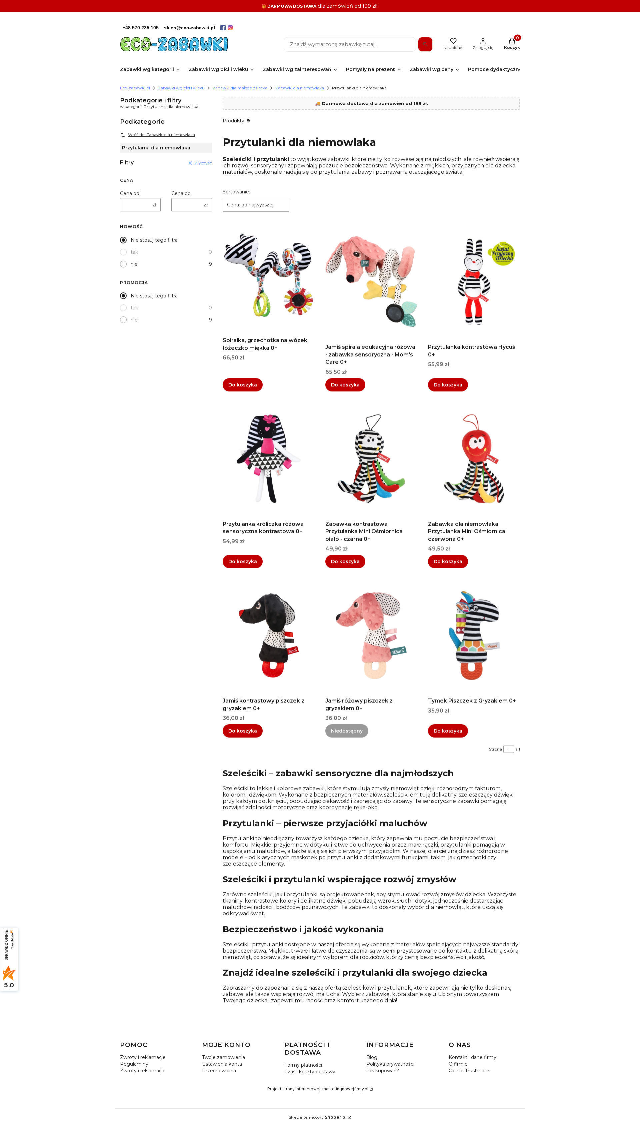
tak (134, 252)
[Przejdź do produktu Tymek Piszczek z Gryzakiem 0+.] (474, 636)
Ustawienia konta (222, 1064)
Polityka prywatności (390, 1064)
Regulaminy (134, 1064)
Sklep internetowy (318, 1117)
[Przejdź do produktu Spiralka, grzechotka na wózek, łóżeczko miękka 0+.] (269, 275)
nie (134, 264)
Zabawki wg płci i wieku (181, 87)
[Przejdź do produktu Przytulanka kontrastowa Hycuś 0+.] (474, 282)
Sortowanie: (236, 192)
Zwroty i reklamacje (143, 1057)
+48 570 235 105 (141, 27)
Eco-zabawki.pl (135, 87)
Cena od (129, 193)
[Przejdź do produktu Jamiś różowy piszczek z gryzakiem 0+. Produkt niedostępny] (371, 636)
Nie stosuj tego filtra (154, 240)
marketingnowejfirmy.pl (345, 1088)
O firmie (458, 1064)
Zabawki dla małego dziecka (240, 87)
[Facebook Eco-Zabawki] (223, 27)
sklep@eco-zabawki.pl (189, 27)
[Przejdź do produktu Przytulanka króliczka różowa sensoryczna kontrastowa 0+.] (269, 459)
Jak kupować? (382, 1071)
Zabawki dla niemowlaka (299, 87)
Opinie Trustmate (469, 1071)
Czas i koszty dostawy (309, 1072)
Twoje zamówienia (223, 1057)
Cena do (181, 193)
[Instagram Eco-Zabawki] (230, 27)
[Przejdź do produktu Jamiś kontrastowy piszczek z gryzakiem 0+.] (269, 636)
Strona (495, 749)
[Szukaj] (425, 44)
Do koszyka (242, 385)
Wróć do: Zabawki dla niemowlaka (161, 134)
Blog (371, 1057)
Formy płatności (303, 1065)
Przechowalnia (219, 1071)
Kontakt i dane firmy (472, 1057)
